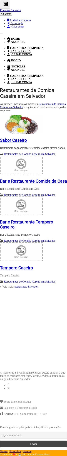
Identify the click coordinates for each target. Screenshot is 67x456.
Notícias (17, 66)
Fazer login (16, 23)
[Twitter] (8, 388)
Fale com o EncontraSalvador (20, 407)
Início (15, 60)
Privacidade (15, 451)
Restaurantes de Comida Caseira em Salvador (29, 153)
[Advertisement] (33, 326)
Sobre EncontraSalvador (17, 401)
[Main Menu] (5, 4)
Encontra (10, 10)
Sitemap (27, 451)
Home (15, 38)
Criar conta (17, 26)
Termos (4, 451)
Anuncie (17, 41)
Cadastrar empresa (20, 20)
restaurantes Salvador (26, 286)
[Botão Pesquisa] (1, 33)
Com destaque (28, 413)
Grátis (43, 413)
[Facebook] (8, 385)
